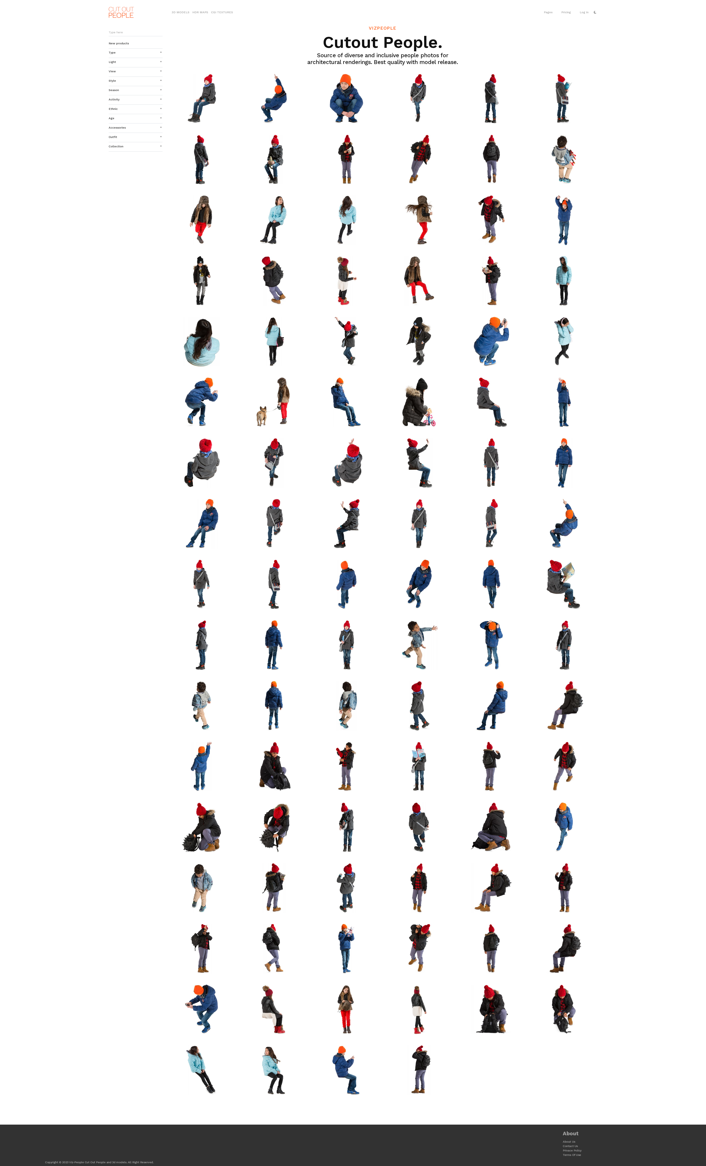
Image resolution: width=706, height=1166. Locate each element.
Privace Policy (572, 1150)
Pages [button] (548, 12)
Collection (116, 146)
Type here (116, 32)
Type (112, 52)
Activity (114, 99)
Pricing (566, 12)
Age (111, 118)
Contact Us (570, 1146)
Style (112, 80)
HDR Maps (200, 12)
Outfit (113, 137)
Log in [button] (584, 12)
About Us (569, 1141)
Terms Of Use (572, 1155)
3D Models (181, 12)
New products (119, 43)
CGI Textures (222, 12)
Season (114, 90)
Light (112, 62)
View (112, 71)
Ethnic (113, 109)
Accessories (117, 127)
